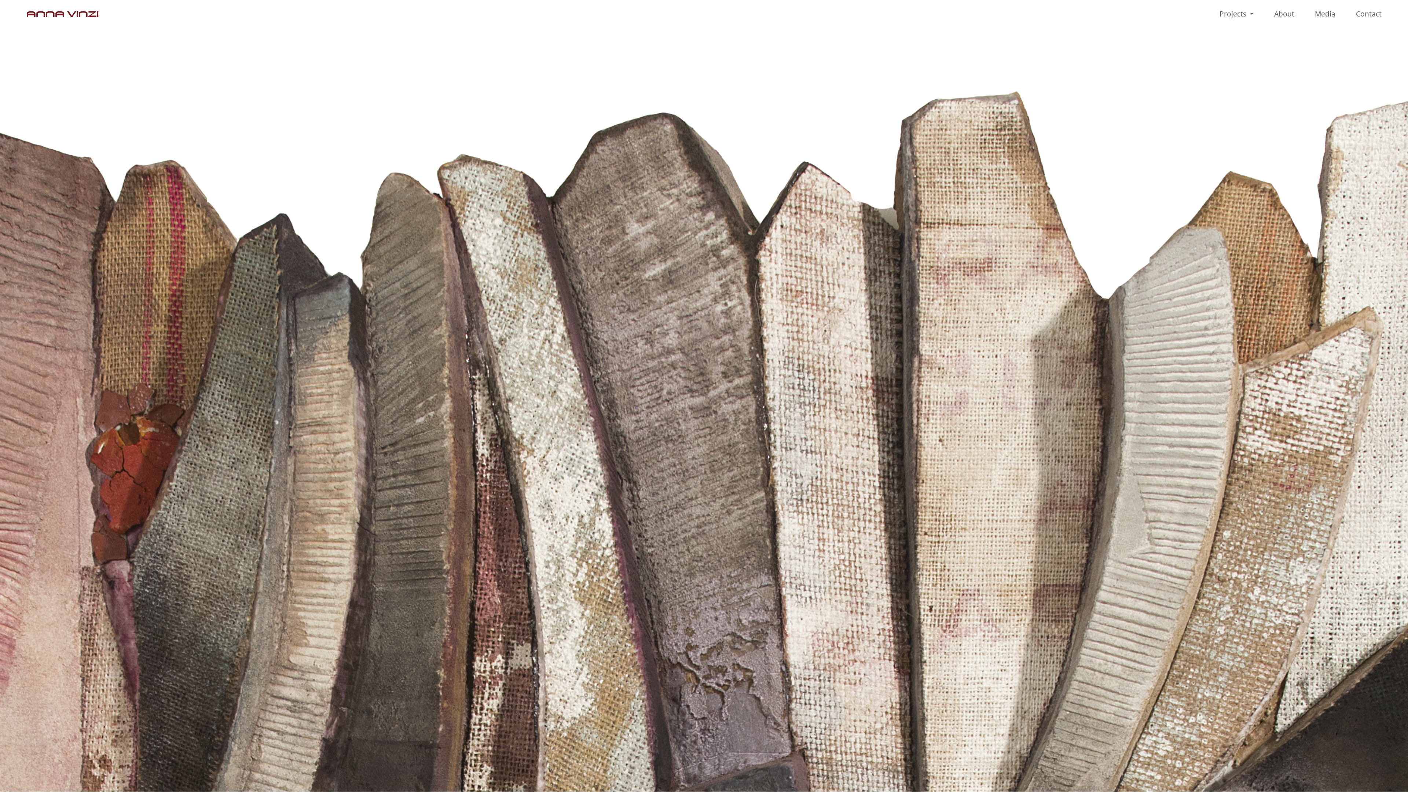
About (1284, 14)
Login (1389, 778)
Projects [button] (1234, 14)
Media (1325, 14)
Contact (1369, 14)
